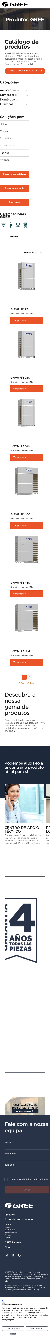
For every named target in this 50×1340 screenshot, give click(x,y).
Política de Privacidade (35, 1180)
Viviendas (5, 160)
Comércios (6, 131)
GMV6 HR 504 (20, 651)
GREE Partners (13, 1242)
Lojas (7, 1227)
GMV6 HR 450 (20, 582)
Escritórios (5, 138)
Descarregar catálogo (14, 174)
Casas (7, 1238)
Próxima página (26, 683)
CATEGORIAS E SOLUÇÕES (23, 71)
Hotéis (3, 124)
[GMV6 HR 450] (26, 549)
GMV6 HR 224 (20, 309)
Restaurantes (7, 146)
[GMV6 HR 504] (26, 617)
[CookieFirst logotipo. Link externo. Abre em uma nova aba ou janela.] (3, 1301)
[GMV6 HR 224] (26, 276)
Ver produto (19, 320)
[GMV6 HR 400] (26, 481)
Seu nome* (11, 1154)
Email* (8, 1142)
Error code (14, 202)
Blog (7, 1247)
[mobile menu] (46, 4)
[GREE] (15, 4)
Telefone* (10, 1165)
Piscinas (4, 153)
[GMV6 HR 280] (26, 344)
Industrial (14, 237)
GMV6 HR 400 (20, 514)
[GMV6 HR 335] (26, 412)
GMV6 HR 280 (20, 377)
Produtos (10, 1215)
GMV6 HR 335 (20, 446)
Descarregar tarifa (14, 188)
